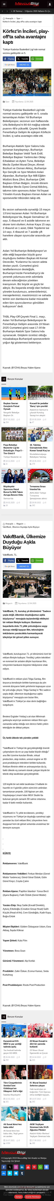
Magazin (19, 524)
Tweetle (24, 59)
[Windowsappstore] (16, 1173)
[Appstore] (3, 1173)
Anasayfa (9, 18)
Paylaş (11, 59)
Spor (18, 18)
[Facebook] (3, 1167)
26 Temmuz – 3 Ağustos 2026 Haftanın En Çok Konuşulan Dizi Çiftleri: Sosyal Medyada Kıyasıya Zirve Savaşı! (33, 11)
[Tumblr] (22, 1173)
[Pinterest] (34, 1167)
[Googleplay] (9, 1173)
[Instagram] (16, 1167)
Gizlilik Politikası (33, 1197)
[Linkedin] (22, 1167)
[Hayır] (50, 1192)
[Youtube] (28, 1167)
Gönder (39, 59)
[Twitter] (9, 1167)
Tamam (19, 1197)
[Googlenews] (46, 1167)
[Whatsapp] (40, 1167)
